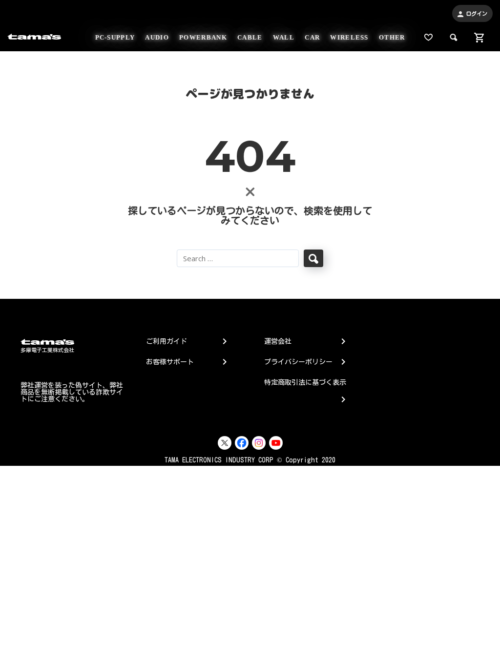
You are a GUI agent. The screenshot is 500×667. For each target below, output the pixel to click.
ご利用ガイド (166, 341)
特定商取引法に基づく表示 (305, 388)
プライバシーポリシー (298, 362)
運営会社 (278, 341)
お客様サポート (170, 362)
